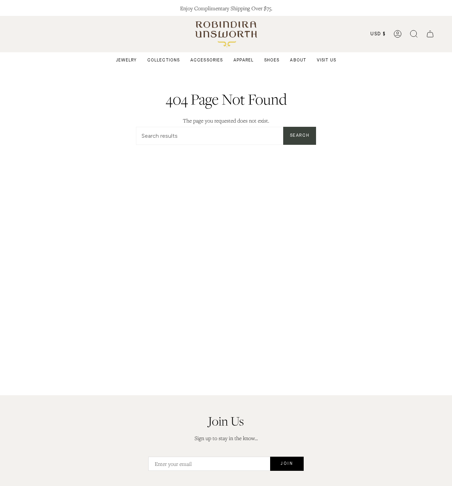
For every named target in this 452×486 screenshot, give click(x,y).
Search (299, 135)
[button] (414, 34)
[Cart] (430, 34)
